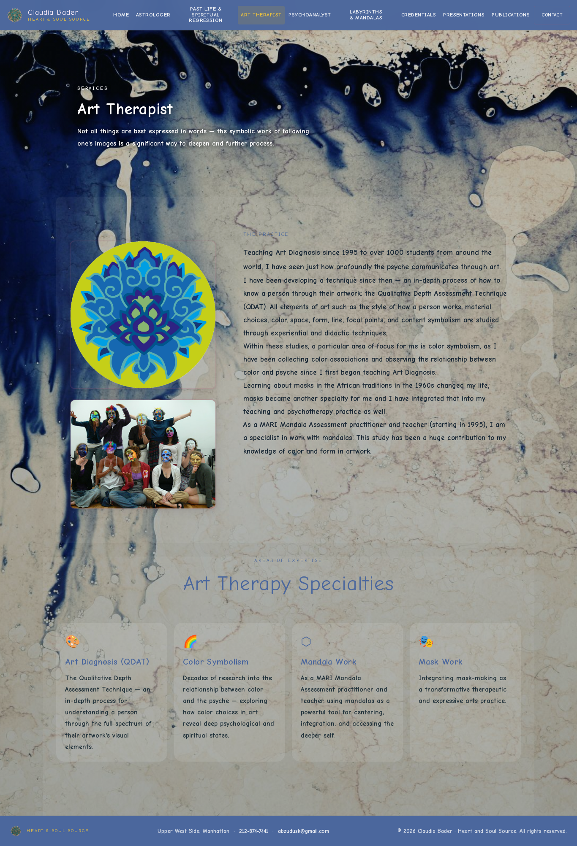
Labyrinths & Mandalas (366, 15)
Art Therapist (261, 15)
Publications (511, 15)
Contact (552, 15)
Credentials (418, 15)
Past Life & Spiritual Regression (206, 15)
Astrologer (153, 15)
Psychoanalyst (309, 15)
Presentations (463, 15)
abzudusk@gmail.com (303, 831)
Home (121, 15)
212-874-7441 (253, 831)
